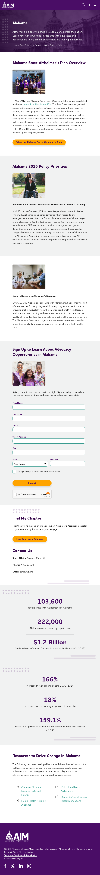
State (14, 459)
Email (15, 425)
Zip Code (54, 459)
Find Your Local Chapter (29, 539)
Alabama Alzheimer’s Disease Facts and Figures (32, 790)
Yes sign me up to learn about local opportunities (39, 471)
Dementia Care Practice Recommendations (74, 798)
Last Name (17, 414)
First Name (17, 403)
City (14, 448)
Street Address (19, 436)
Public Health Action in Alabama (33, 802)
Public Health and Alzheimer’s (70, 788)
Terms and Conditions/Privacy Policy (20, 855)
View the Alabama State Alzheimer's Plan (39, 142)
